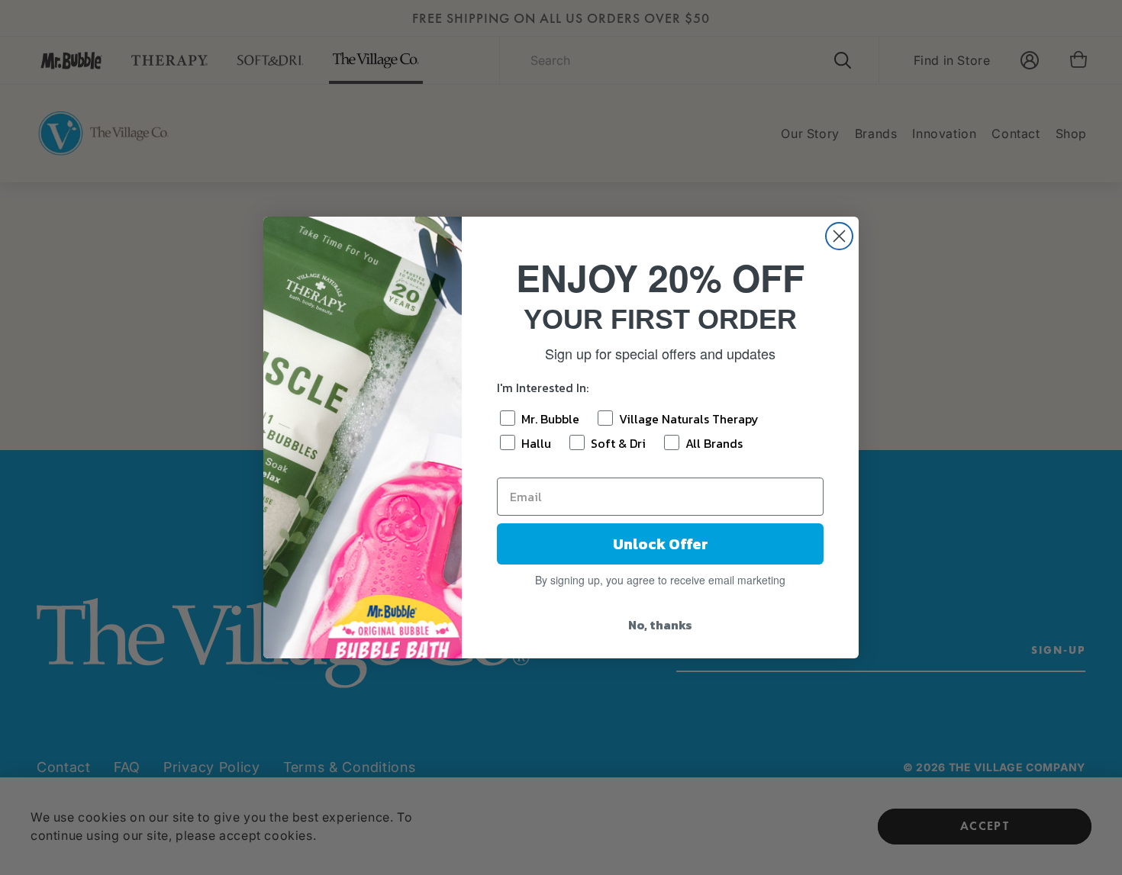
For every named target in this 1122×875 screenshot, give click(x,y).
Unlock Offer (660, 543)
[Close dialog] (839, 236)
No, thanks (660, 625)
